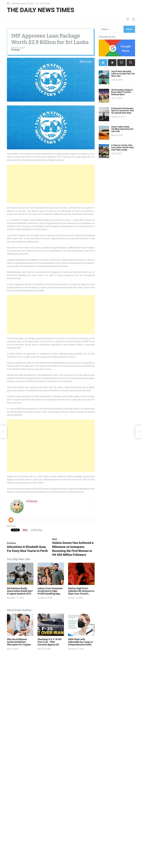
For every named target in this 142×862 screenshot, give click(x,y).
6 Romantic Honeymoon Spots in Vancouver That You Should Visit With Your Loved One (122, 111)
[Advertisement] (51, 183)
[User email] (10, 519)
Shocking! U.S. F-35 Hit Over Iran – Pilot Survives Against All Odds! (50, 643)
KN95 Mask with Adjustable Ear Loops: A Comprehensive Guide (80, 642)
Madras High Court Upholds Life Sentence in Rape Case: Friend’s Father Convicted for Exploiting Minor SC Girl (81, 593)
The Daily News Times (40, 10)
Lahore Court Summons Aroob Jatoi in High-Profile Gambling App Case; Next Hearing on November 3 (50, 593)
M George (15, 50)
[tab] (103, 62)
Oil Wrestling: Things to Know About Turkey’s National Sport (122, 92)
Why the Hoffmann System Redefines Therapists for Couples (19, 642)
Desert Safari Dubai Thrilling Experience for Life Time (122, 129)
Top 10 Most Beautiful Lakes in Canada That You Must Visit (123, 73)
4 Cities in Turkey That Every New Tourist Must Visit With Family (122, 147)
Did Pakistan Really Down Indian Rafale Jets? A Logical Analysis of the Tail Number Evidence (20, 592)
